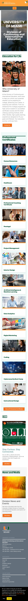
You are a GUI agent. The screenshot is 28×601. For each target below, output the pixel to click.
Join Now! (7, 463)
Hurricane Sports (6, 580)
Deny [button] (4, 598)
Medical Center (5, 578)
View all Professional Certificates (14, 409)
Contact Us (7, 125)
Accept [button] (9, 598)
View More (7, 515)
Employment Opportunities (8, 581)
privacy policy (5, 595)
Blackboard (4, 565)
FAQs (3, 568)
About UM (4, 560)
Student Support (6, 567)
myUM (3, 561)
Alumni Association (6, 576)
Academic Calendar (6, 563)
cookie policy (19, 593)
